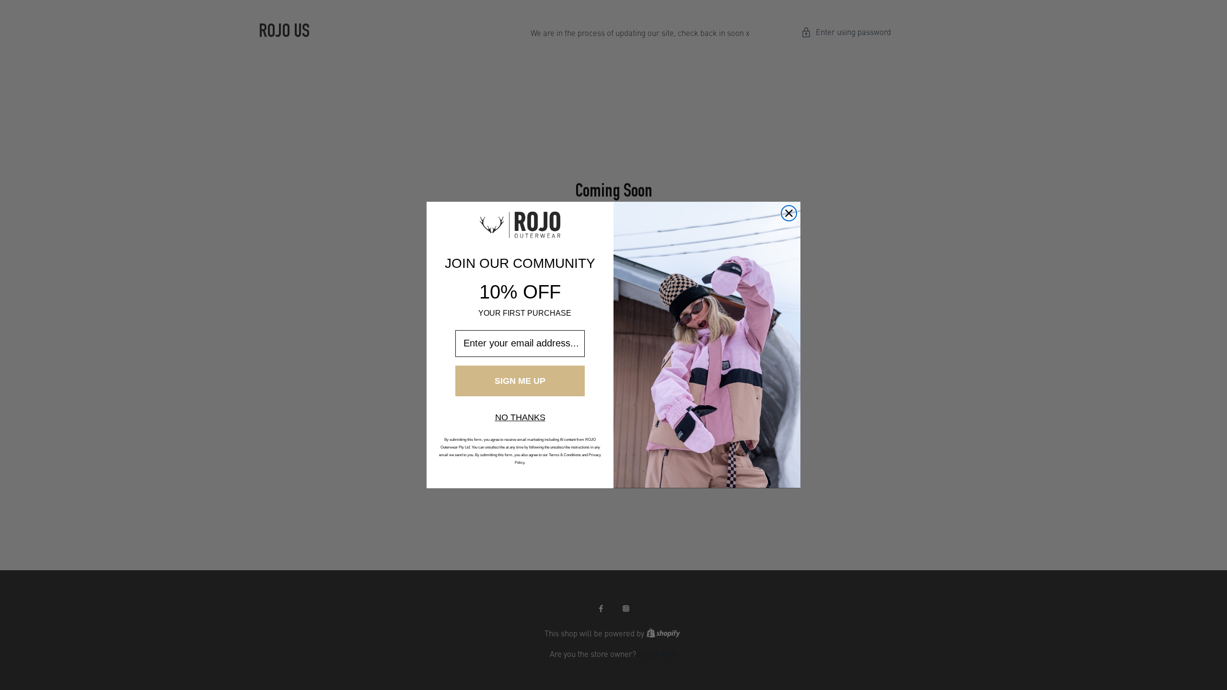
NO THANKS (520, 417)
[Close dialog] (789, 213)
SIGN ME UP (520, 381)
